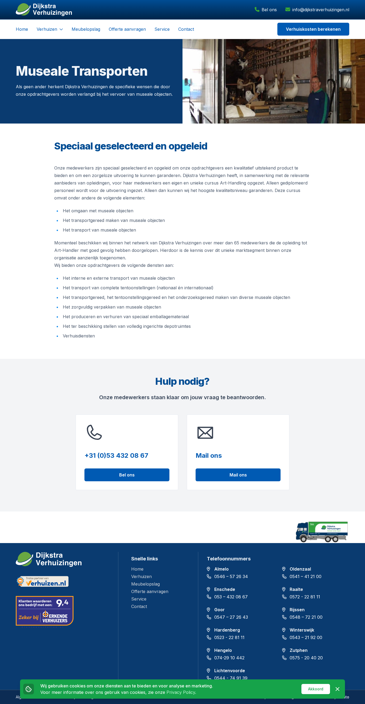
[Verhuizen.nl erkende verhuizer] (63, 581)
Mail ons (238, 475)
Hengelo (223, 650)
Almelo (221, 569)
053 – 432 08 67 (231, 596)
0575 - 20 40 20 (306, 657)
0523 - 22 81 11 (229, 637)
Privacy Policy (180, 692)
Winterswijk (302, 630)
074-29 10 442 (229, 657)
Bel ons (127, 475)
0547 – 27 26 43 (231, 617)
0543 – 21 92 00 (306, 637)
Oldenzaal (300, 569)
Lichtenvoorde (229, 670)
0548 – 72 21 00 (306, 617)
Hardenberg (227, 630)
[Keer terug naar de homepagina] (44, 9)
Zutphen (299, 650)
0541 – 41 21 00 (305, 576)
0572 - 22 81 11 (305, 596)
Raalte (296, 589)
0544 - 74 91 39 (230, 678)
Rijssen (297, 609)
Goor (219, 609)
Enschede (224, 589)
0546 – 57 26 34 (231, 576)
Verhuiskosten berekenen (313, 29)
